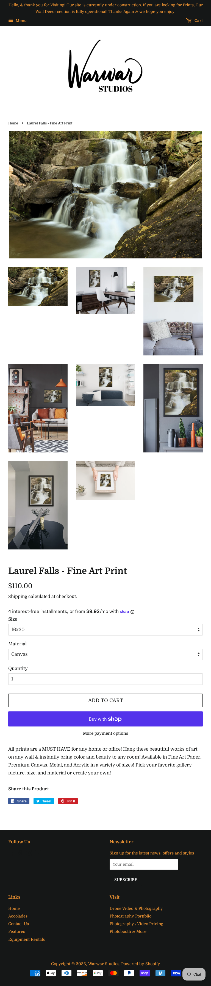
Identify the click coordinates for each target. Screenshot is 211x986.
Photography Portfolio (130, 916)
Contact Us (18, 924)
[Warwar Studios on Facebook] (11, 854)
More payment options (105, 733)
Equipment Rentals (26, 939)
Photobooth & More (128, 931)
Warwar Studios (103, 964)
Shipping (17, 596)
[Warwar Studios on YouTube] (38, 854)
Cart (198, 20)
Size (12, 619)
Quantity (18, 668)
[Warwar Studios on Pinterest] (20, 854)
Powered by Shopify (140, 964)
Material (17, 643)
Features (16, 931)
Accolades (17, 916)
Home (13, 123)
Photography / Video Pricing (136, 924)
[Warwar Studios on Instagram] (29, 854)
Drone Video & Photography (136, 908)
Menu (21, 20)
